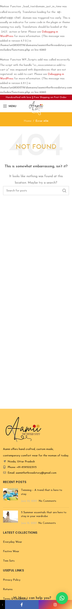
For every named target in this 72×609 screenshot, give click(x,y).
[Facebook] (21, 604)
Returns (8, 589)
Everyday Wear (12, 542)
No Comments (47, 501)
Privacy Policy (11, 579)
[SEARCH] (64, 190)
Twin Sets (9, 560)
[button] (62, 598)
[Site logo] (36, 105)
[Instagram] (55, 604)
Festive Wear (11, 551)
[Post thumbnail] (10, 496)
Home (27, 121)
